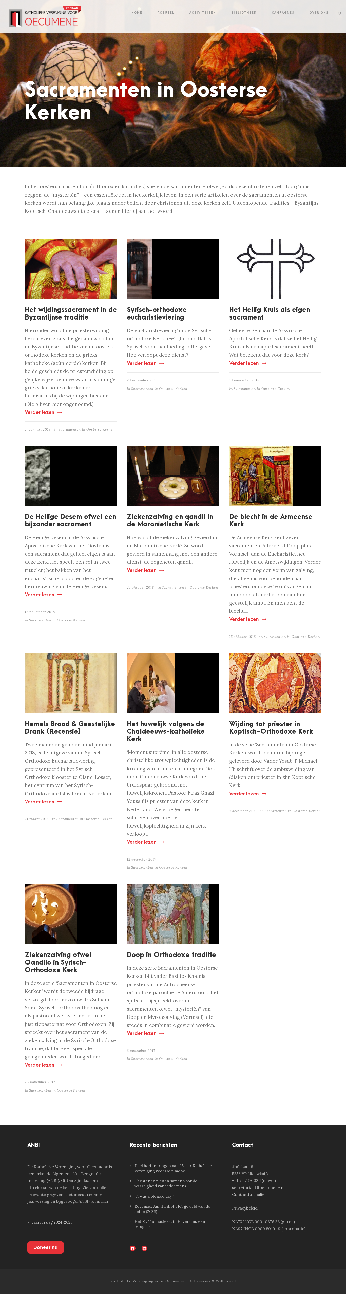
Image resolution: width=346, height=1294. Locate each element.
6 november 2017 (141, 1051)
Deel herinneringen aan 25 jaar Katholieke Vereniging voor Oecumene (173, 1168)
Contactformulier (249, 1194)
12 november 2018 (40, 612)
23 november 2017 (40, 1082)
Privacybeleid (245, 1208)
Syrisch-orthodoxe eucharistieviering (157, 313)
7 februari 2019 (38, 429)
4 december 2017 (243, 811)
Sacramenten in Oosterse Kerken (87, 429)
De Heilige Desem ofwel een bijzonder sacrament (70, 520)
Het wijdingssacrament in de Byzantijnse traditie (71, 313)
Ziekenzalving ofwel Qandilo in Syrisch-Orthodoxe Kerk (58, 962)
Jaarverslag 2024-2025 (52, 1222)
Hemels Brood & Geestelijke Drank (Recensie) (70, 727)
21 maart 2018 (37, 819)
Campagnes (283, 12)
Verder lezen (39, 412)
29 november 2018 (142, 380)
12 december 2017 (141, 859)
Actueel (166, 12)
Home (136, 12)
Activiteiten (202, 12)
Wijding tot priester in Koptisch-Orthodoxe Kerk (271, 727)
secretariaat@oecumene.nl (258, 1187)
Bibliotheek (244, 12)
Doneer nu (45, 1247)
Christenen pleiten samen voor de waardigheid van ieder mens (165, 1184)
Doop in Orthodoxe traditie (171, 955)
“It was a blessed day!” (154, 1196)
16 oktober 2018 (242, 636)
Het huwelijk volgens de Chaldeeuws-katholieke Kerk (166, 731)
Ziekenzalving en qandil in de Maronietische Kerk (170, 520)
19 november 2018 (244, 380)
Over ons (319, 12)
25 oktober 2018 (140, 587)
